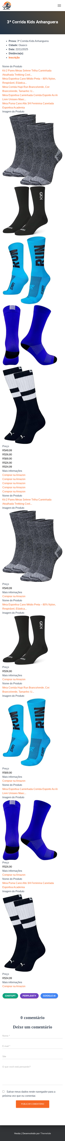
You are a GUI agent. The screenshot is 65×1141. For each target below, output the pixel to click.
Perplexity (29, 995)
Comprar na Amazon (13, 475)
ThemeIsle (45, 1133)
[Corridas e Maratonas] (7, 6)
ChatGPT (10, 995)
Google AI (49, 995)
